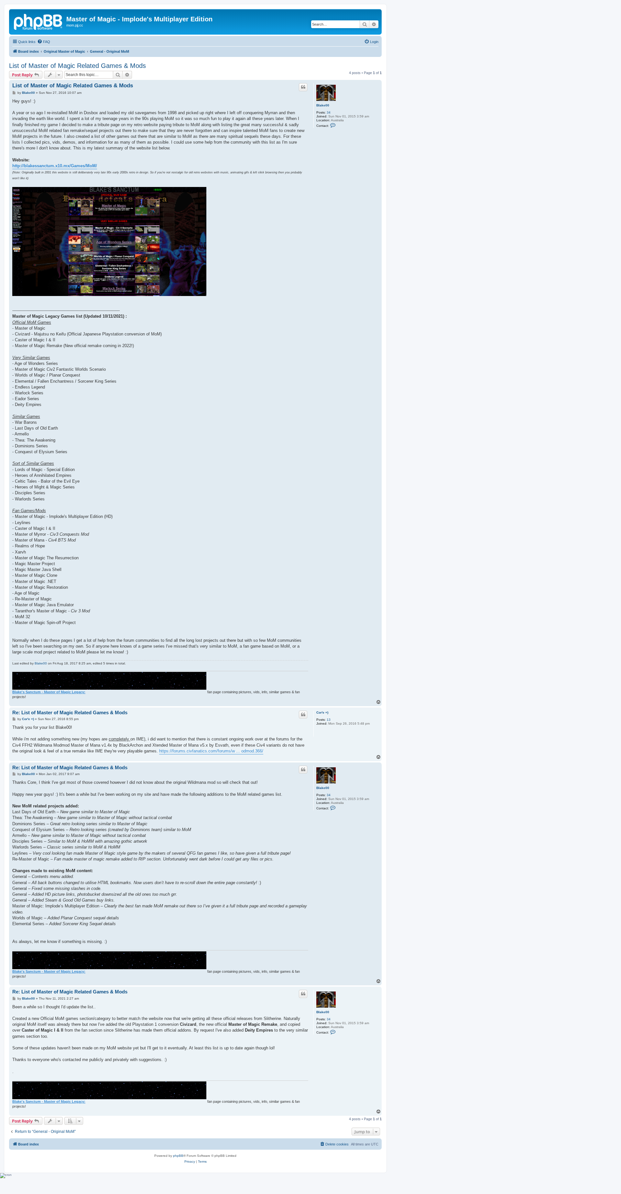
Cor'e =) (322, 712)
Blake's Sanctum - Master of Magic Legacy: (48, 692)
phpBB (178, 1155)
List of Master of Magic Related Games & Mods (77, 65)
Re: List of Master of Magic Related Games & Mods (69, 712)
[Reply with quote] (303, 87)
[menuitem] (43, 42)
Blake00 (322, 105)
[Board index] (38, 21)
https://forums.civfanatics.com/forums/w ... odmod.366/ (211, 751)
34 (329, 112)
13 (329, 719)
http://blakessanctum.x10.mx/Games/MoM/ (54, 165)
